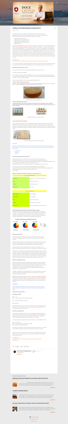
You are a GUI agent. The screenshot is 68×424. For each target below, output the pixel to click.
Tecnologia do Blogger (35, 417)
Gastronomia (26, 346)
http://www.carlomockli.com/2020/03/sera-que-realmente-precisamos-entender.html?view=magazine (30, 61)
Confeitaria (17, 346)
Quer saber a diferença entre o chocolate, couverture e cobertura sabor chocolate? (30, 403)
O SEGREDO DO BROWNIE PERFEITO (20, 390)
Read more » (53, 387)
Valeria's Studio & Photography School (24, 350)
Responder (19, 354)
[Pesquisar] (57, 3)
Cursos (21, 346)
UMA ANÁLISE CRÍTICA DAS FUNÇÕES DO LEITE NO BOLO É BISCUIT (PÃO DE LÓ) (30, 378)
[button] (55, 28)
